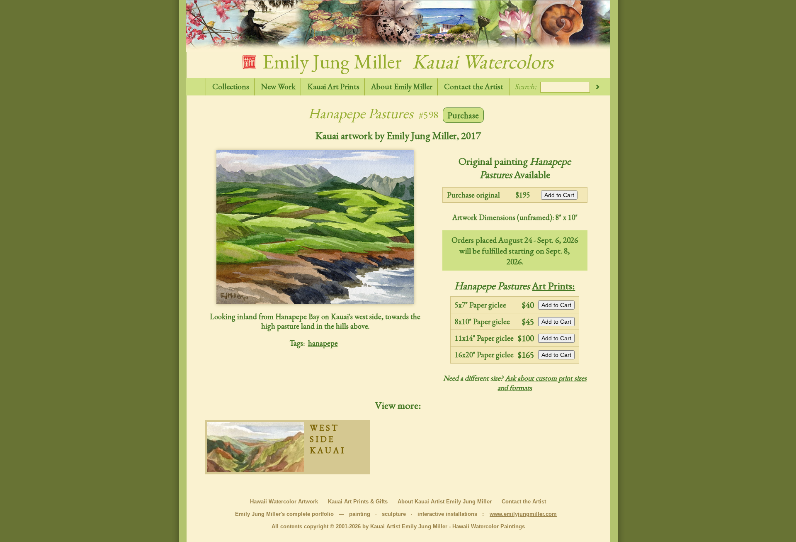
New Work (278, 86)
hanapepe (323, 343)
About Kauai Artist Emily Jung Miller (445, 501)
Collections (230, 86)
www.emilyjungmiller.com (523, 514)
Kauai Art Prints (333, 86)
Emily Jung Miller (405, 61)
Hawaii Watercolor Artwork (284, 501)
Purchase (463, 115)
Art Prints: (553, 285)
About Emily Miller (401, 86)
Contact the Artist (473, 86)
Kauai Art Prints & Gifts (358, 501)
